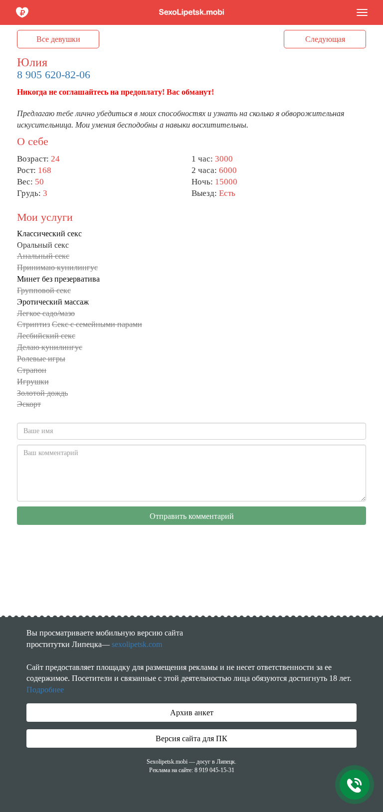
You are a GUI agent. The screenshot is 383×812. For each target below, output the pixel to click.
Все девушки (58, 39)
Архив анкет (191, 712)
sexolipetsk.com (137, 644)
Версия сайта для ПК (191, 738)
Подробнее (45, 689)
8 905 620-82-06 (53, 74)
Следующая (325, 39)
